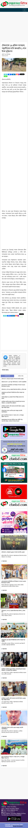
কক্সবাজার (4, 561)
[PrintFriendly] (5, 74)
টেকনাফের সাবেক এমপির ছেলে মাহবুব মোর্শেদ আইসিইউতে (12, 728)
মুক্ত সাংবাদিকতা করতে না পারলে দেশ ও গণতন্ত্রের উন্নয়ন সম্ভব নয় (12, 757)
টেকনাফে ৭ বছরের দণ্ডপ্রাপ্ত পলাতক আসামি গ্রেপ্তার (13, 378)
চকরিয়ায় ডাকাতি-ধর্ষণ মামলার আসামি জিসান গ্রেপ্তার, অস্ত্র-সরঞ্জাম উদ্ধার (13, 698)
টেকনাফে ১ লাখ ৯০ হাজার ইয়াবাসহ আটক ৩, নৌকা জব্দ (14, 389)
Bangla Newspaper (18, 826)
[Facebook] (9, 74)
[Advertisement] (14, 27)
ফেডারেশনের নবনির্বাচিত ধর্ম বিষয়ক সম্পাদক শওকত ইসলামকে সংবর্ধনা (13, 582)
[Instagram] (18, 74)
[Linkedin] (14, 74)
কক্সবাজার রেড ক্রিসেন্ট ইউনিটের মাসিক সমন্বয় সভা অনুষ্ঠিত (13, 640)
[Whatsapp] (5, 76)
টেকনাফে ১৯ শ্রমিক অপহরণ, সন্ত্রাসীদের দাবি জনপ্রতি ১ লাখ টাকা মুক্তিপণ (14, 48)
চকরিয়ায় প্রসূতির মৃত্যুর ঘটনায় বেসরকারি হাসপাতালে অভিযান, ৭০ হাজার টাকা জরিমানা (13, 402)
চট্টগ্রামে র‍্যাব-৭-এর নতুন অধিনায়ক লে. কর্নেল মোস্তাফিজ (14, 381)
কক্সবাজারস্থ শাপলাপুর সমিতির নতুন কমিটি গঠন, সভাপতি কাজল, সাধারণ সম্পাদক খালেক (12, 420)
